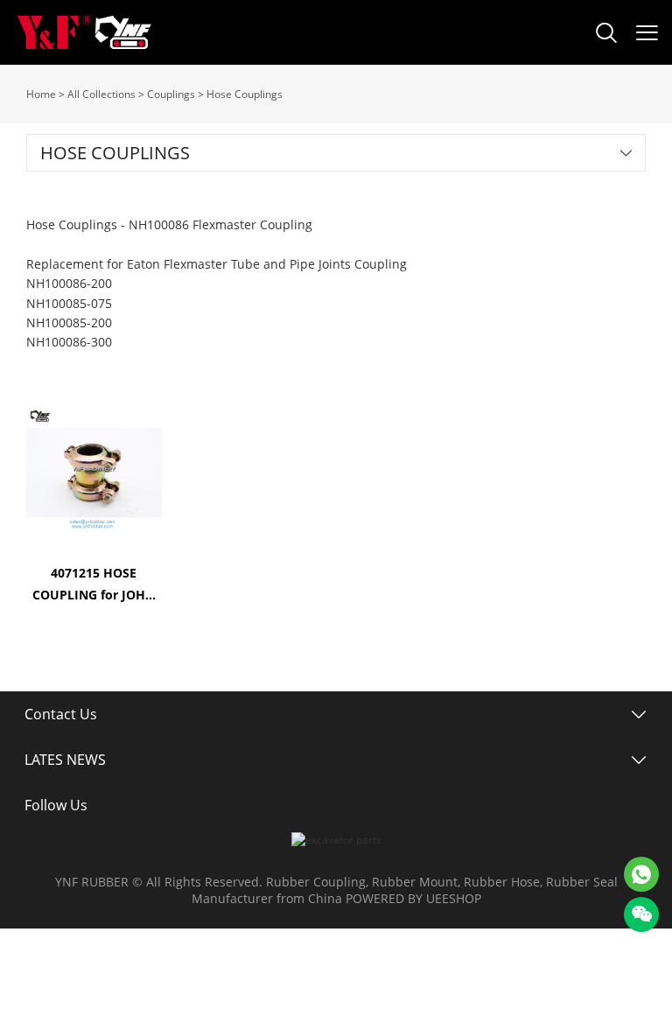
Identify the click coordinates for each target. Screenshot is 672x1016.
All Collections (101, 94)
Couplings (171, 94)
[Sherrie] (641, 874)
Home (41, 94)
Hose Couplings (244, 94)
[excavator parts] (336, 839)
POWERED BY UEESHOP (413, 898)
